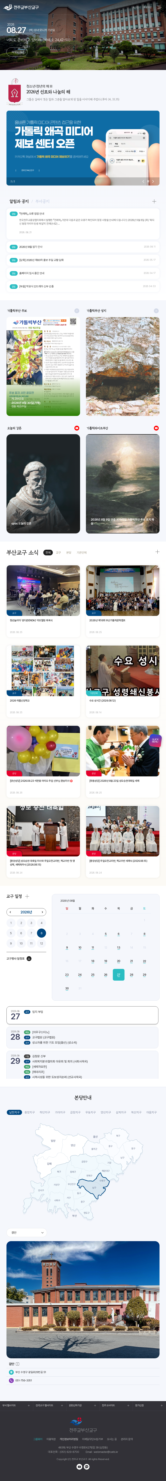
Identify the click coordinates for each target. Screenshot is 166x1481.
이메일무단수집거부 (92, 1439)
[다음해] (42, 912)
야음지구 (151, 1112)
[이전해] (10, 912)
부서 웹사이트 (9, 1405)
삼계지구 (121, 1112)
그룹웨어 (37, 1439)
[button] (143, 181)
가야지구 (60, 1112)
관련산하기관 (75, 1405)
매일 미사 (17, 52)
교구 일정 (14, 896)
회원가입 (147, 7)
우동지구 (90, 1112)
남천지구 (14, 1112)
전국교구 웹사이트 (44, 1405)
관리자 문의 (127, 1439)
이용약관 (51, 1439)
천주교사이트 (108, 1405)
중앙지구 (29, 1112)
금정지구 (75, 1112)
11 (31, 943)
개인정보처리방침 (69, 1439)
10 (21, 943)
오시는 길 (112, 1439)
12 (41, 943)
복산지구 (136, 1112)
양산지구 (106, 1112)
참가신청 (139, 1405)
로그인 (136, 7)
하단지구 (45, 1112)
